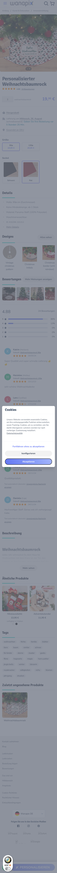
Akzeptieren (28, 461)
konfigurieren (28, 453)
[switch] (8, 868)
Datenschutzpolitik (15, 433)
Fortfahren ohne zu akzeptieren (28, 446)
